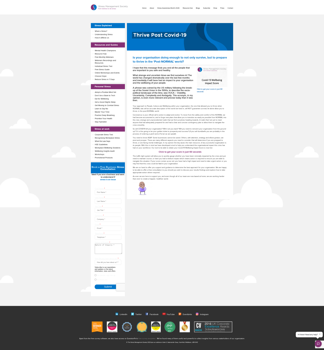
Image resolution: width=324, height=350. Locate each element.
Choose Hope (100, 76)
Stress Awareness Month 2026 (168, 8)
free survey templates (147, 339)
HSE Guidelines (101, 144)
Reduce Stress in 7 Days (105, 79)
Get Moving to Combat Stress (107, 105)
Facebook (154, 314)
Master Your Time (102, 112)
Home (144, 8)
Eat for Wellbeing (102, 99)
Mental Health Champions (105, 51)
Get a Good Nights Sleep (105, 102)
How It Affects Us (102, 38)
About (152, 8)
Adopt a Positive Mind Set (105, 92)
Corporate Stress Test (104, 135)
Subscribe (206, 8)
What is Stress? (101, 31)
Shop (215, 8)
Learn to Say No (101, 109)
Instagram (204, 314)
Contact (230, 8)
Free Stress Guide (102, 70)
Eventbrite (187, 314)
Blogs (198, 8)
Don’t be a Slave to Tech (105, 95)
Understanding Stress (104, 34)
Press (222, 8)
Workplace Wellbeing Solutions (107, 148)
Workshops (99, 154)
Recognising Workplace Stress (107, 138)
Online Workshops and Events (107, 73)
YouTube (171, 314)
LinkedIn (123, 314)
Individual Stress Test (103, 66)
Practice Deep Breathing (105, 115)
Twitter (138, 314)
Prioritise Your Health (103, 119)
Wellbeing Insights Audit (105, 151)
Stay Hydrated (101, 122)
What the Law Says (102, 141)
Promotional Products (104, 158)
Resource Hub (188, 8)
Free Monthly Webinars (104, 57)
